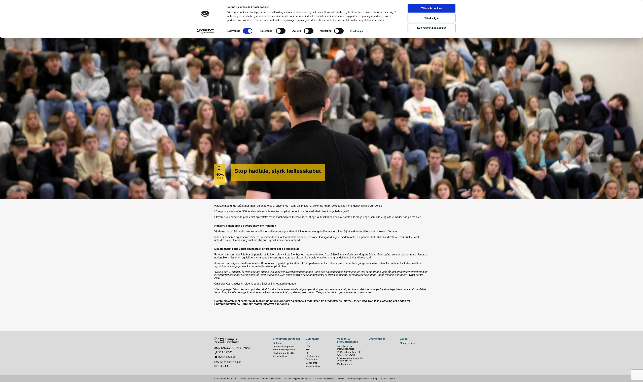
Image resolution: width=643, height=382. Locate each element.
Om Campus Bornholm (225, 378)
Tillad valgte (431, 18)
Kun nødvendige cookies (431, 27)
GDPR (341, 378)
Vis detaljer (356, 31)
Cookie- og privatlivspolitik (298, 378)
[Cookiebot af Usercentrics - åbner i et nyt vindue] (205, 31)
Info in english (388, 378)
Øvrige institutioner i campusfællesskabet (261, 378)
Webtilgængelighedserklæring (362, 378)
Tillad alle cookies (431, 8)
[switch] (280, 31)
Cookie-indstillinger (324, 378)
